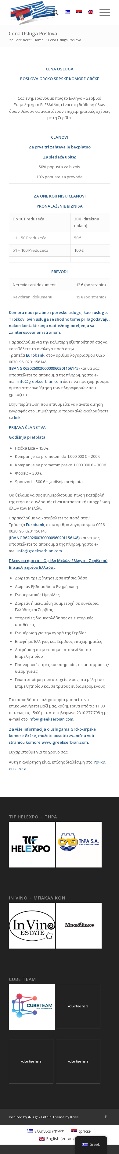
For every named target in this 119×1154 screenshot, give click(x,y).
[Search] (53, 12)
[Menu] (101, 12)
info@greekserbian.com (39, 381)
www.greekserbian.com (64, 742)
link (17, 417)
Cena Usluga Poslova (33, 33)
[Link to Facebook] (105, 1116)
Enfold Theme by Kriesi (60, 1117)
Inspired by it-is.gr (23, 1117)
